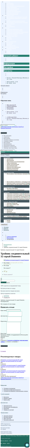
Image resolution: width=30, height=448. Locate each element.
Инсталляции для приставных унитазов (17, 22)
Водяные (9, 25)
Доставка (6, 227)
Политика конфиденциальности (12, 389)
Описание (6, 296)
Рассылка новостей (9, 420)
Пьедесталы (10, 43)
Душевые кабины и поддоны (11, 47)
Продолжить (4, 346)
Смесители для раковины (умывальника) (17, 32)
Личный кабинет (8, 415)
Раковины (9, 44)
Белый (8, 51)
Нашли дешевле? (8, 274)
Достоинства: (4, 316)
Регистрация (10, 59)
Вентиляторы (10, 4)
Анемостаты (10, 3)
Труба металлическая (12, 14)
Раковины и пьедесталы (10, 41)
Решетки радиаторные (12, 12)
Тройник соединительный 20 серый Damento (12, 372)
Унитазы (9, 37)
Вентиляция (7, 2)
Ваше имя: (3, 310)
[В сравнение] (9, 282)
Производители (8, 405)
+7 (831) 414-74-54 (11, 74)
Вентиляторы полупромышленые (15, 6)
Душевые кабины (11, 48)
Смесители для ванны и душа (14, 29)
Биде (8, 40)
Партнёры (6, 408)
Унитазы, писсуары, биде (10, 148)
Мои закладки (7, 418)
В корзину (3, 282)
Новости (6, 228)
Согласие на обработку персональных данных (16, 391)
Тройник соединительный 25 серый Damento (12, 366)
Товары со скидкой (9, 409)
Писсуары (9, 38)
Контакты (6, 230)
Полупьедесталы (11, 45)
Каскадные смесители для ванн (15, 33)
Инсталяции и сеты (9, 15)
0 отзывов (3, 351)
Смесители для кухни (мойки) (15, 30)
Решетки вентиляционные (14, 11)
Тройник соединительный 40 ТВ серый (11, 361)
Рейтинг (3, 337)
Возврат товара (8, 398)
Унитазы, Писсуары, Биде (10, 36)
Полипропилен (8, 49)
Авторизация (10, 60)
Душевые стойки (8, 141)
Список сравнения (12, 106)
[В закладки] (7, 282)
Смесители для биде (12, 34)
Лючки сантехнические (13, 8)
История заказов (8, 417)
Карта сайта (7, 399)
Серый (8, 52)
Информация (4, 224)
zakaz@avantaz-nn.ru (6, 446)
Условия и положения (9, 388)
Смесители (6, 28)
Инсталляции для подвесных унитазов (17, 17)
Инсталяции (7, 142)
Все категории (7, 135)
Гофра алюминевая (12, 7)
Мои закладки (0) (11, 105)
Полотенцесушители (9, 23)
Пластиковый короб (12, 10)
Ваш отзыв (3, 333)
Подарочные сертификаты (11, 407)
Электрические (11, 26)
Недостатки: (4, 321)
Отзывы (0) (7, 297)
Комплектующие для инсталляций (16, 21)
